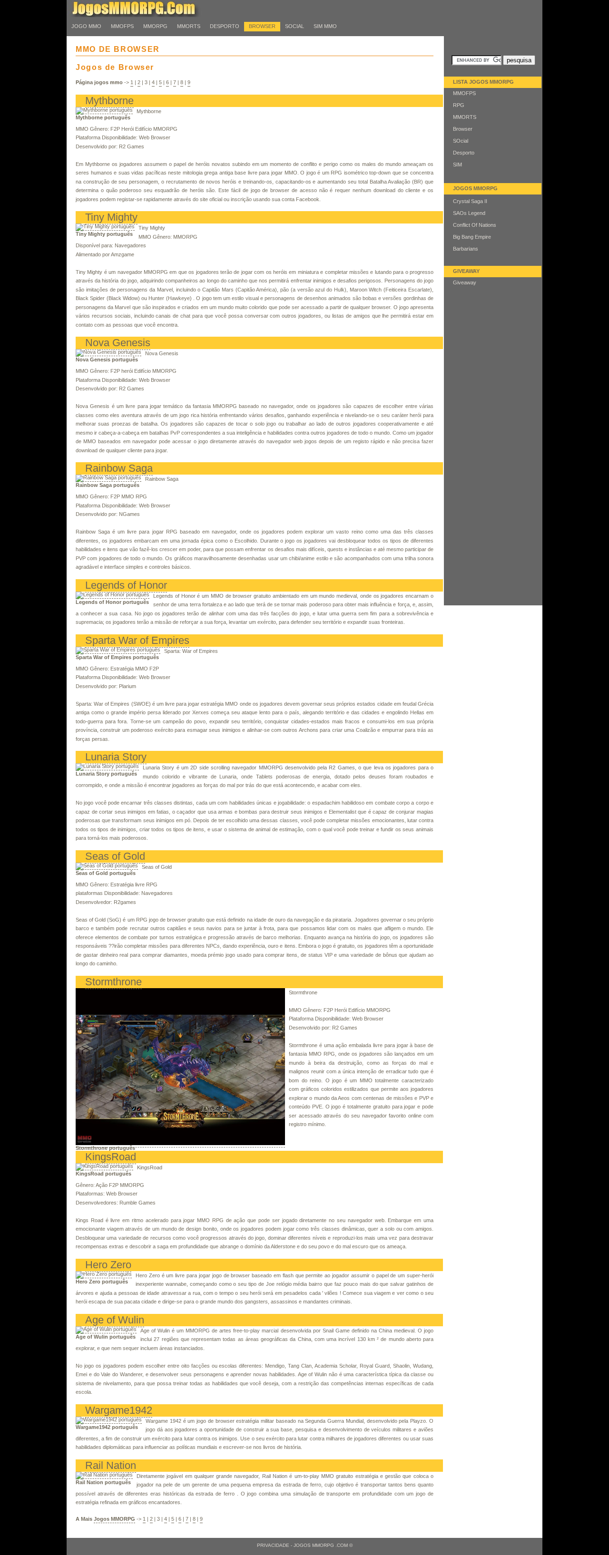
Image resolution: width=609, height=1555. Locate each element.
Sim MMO (325, 26)
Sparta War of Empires (137, 640)
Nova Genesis (117, 343)
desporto (224, 26)
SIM (457, 164)
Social (294, 26)
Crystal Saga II (470, 201)
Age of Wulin (114, 1320)
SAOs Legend (469, 213)
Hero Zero (108, 1265)
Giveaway (464, 282)
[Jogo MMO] (143, 15)
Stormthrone (113, 982)
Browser (262, 26)
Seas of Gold (115, 856)
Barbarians (465, 249)
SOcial (460, 141)
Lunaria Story (116, 757)
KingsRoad (110, 1157)
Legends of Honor (126, 585)
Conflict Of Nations (474, 225)
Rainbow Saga (119, 468)
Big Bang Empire (472, 237)
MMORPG (155, 26)
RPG (458, 105)
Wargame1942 (118, 1410)
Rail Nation (110, 1465)
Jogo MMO (86, 26)
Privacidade (273, 1545)
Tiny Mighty (111, 217)
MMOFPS (122, 26)
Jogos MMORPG (114, 1519)
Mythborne (109, 101)
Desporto (463, 153)
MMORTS (188, 26)
